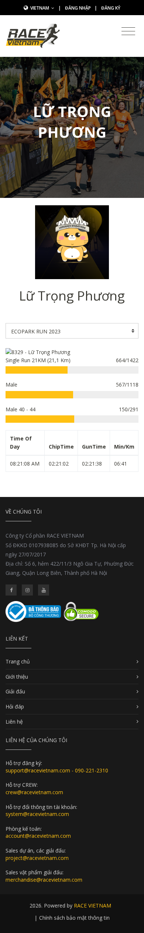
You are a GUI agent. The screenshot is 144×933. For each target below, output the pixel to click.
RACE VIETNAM (92, 905)
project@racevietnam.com (37, 857)
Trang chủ (18, 661)
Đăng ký (110, 8)
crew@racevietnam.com (34, 792)
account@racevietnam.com (38, 835)
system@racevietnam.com (37, 813)
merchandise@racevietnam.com (44, 879)
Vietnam (40, 8)
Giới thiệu (17, 676)
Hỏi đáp (15, 706)
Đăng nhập (78, 8)
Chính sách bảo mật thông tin (74, 917)
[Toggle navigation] (128, 31)
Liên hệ (14, 721)
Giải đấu (15, 691)
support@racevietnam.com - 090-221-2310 (57, 770)
